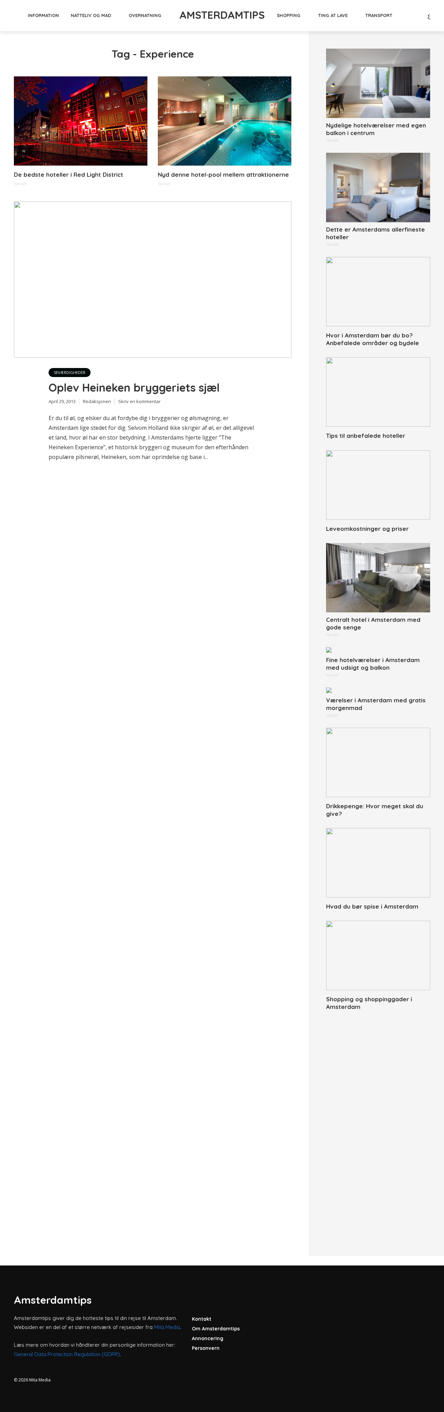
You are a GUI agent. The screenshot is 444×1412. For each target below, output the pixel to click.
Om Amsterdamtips (216, 1329)
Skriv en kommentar (139, 401)
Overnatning (145, 15)
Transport (378, 15)
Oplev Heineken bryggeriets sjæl (134, 387)
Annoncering (207, 1338)
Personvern (206, 1348)
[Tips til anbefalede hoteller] (378, 392)
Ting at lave (333, 15)
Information (43, 15)
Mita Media (167, 1327)
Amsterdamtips (222, 15)
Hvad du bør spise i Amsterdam (372, 906)
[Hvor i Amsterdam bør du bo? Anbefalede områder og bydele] (378, 291)
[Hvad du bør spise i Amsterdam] (378, 862)
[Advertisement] (378, 1125)
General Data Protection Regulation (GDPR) (67, 1354)
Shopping (288, 15)
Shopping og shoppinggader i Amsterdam (369, 1002)
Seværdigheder (69, 372)
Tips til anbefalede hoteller (365, 435)
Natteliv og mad (91, 15)
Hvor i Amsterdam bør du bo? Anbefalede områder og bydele (372, 339)
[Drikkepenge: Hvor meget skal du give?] (378, 762)
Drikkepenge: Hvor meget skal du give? (374, 809)
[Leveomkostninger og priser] (378, 485)
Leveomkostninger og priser (367, 528)
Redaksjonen (97, 401)
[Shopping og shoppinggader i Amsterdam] (378, 955)
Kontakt (201, 1319)
